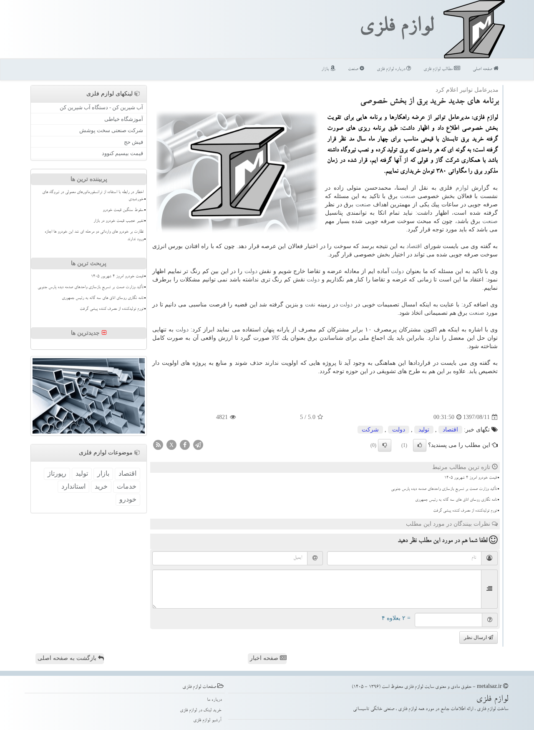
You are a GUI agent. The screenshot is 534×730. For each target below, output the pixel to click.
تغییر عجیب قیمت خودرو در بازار (118, 221)
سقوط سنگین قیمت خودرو (123, 210)
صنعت (354, 69)
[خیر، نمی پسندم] (384, 445)
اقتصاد (414, 246)
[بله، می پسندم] (419, 445)
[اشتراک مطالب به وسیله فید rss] (158, 445)
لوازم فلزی (396, 28)
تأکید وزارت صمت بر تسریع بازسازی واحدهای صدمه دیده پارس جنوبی (444, 489)
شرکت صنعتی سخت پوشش (111, 130)
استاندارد (73, 486)
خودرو (127, 499)
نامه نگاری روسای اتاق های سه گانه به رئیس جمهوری (456, 500)
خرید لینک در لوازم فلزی (201, 710)
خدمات (126, 486)
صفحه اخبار (265, 658)
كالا (276, 338)
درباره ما (214, 700)
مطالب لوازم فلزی (438, 69)
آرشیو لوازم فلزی (207, 720)
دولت (397, 271)
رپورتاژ (57, 473)
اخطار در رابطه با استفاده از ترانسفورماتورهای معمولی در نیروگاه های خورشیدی (93, 196)
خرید (101, 486)
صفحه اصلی (483, 69)
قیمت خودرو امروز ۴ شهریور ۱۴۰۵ (470, 478)
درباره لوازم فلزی (391, 69)
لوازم (462, 188)
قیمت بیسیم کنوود (122, 153)
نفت (310, 304)
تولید (423, 429)
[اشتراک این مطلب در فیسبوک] (185, 445)
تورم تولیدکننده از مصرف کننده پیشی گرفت (465, 511)
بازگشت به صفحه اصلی (68, 658)
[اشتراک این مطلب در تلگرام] (198, 445)
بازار (325, 69)
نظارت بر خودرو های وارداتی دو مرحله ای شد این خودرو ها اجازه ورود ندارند (94, 236)
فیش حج (133, 142)
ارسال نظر (476, 637)
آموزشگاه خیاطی (123, 119)
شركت (370, 429)
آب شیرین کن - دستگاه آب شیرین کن (101, 107)
